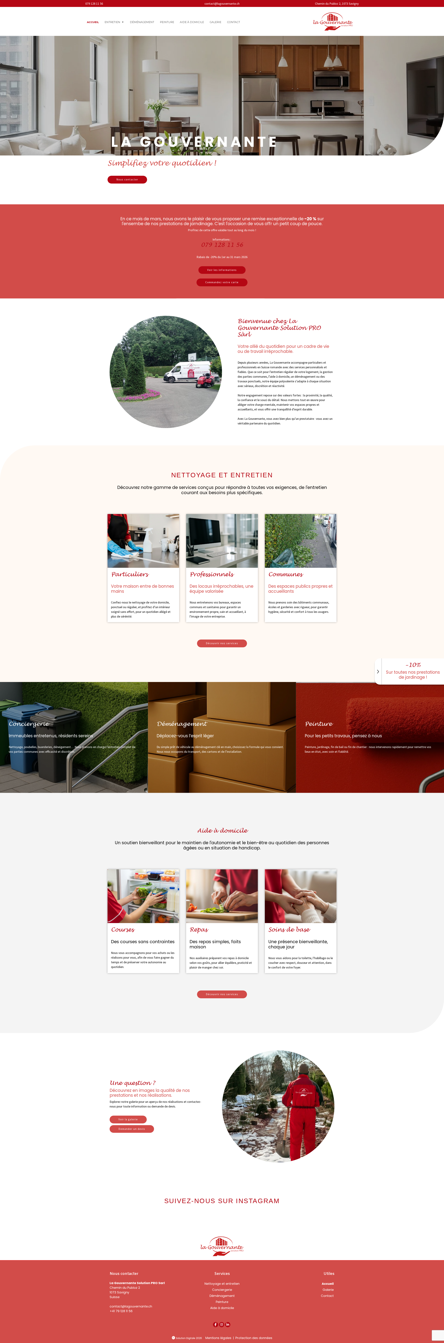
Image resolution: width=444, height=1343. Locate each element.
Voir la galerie (128, 1119)
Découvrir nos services (222, 643)
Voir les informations (222, 270)
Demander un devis (131, 1129)
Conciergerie (222, 1290)
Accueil (93, 22)
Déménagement (142, 22)
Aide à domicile (192, 22)
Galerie (215, 22)
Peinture (167, 22)
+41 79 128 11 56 (121, 1311)
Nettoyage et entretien (222, 1283)
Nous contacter (127, 179)
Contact (233, 22)
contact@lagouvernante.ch (222, 4)
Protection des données (253, 1338)
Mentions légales (218, 1338)
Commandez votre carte (222, 282)
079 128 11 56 (94, 4)
